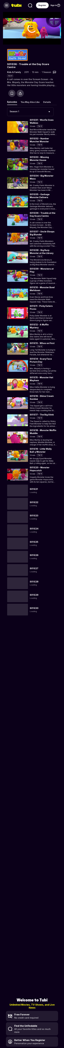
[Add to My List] (11, 93)
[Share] (20, 93)
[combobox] (30, 112)
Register (42, 5)
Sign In (53, 5)
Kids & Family (14, 72)
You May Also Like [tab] (30, 102)
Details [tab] (47, 102)
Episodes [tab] (12, 102)
